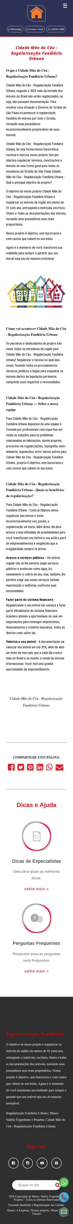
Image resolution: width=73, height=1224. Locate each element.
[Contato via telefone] (64, 1201)
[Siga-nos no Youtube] (44, 1163)
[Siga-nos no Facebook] (15, 1163)
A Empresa (22, 1210)
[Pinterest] (31, 769)
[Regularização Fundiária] (36, 13)
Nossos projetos (40, 1210)
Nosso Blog (57, 1210)
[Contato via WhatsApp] (64, 1186)
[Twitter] (22, 769)
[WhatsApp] (51, 769)
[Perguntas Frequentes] (36, 919)
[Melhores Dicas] (36, 836)
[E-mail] (60, 769)
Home (10, 1210)
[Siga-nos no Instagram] (30, 1163)
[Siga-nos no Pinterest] (58, 1163)
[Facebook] (12, 769)
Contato (36, 1213)
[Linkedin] (41, 769)
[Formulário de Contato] (64, 1216)
